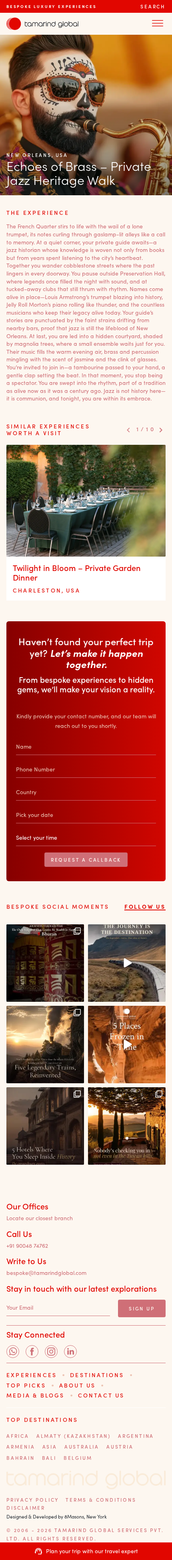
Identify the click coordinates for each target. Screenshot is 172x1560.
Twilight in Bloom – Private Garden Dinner (77, 572)
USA (62, 155)
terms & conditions (101, 1500)
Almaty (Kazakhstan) (73, 1436)
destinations (97, 1375)
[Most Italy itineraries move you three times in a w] (127, 1126)
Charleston (37, 590)
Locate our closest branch (39, 1218)
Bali (49, 1458)
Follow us (145, 906)
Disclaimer (25, 1507)
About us (77, 1385)
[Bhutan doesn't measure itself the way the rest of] (45, 963)
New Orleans (29, 155)
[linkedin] (70, 1351)
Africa (17, 1436)
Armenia (20, 1446)
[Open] (157, 23)
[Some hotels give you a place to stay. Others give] (45, 1126)
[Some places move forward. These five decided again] (127, 1044)
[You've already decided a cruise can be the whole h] (127, 963)
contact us (101, 1395)
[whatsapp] (12, 1351)
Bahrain (20, 1458)
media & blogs (35, 1395)
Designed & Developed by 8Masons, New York (56, 1516)
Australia (81, 1446)
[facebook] (32, 1351)
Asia (49, 1446)
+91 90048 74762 (27, 1246)
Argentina (136, 1436)
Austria (120, 1446)
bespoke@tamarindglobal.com (46, 1273)
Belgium (78, 1458)
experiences (31, 1375)
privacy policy (32, 1500)
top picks (26, 1385)
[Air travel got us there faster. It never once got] (45, 1044)
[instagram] (51, 1351)
